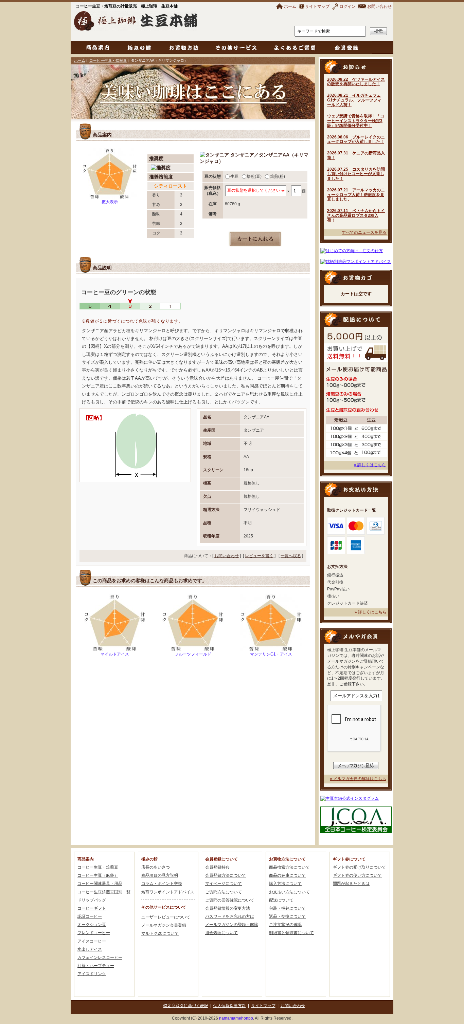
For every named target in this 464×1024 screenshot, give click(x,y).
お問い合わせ (379, 6)
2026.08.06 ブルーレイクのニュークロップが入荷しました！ (356, 139)
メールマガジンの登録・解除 (231, 924)
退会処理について (221, 932)
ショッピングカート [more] (356, 277)
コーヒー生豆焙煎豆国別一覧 (103, 892)
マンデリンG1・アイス (271, 654)
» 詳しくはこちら (370, 464)
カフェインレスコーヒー (99, 957)
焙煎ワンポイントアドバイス (167, 892)
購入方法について (285, 883)
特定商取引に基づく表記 (185, 1005)
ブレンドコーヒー (93, 932)
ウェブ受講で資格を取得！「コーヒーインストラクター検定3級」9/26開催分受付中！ (355, 121)
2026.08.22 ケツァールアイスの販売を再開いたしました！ (356, 82)
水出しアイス (89, 949)
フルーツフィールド (193, 654)
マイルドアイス (115, 654)
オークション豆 (91, 924)
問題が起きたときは (351, 883)
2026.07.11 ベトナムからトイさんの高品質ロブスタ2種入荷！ (356, 215)
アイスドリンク (91, 973)
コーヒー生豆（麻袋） (97, 875)
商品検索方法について (289, 867)
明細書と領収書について (291, 932)
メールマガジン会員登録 (163, 925)
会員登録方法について (225, 875)
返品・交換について (287, 916)
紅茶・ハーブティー (95, 965)
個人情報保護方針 (229, 1005)
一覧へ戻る (291, 555)
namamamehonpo (236, 1018)
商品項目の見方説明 (159, 875)
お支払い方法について (289, 892)
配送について (281, 900)
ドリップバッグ (91, 900)
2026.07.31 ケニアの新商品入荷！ (356, 155)
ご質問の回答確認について (229, 900)
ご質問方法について (223, 892)
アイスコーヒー (91, 941)
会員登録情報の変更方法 (227, 908)
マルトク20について (160, 933)
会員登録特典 (217, 867)
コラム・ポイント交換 (161, 883)
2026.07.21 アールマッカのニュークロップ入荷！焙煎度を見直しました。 (356, 195)
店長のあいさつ (155, 867)
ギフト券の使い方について (357, 875)
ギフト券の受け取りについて (359, 867)
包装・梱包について (287, 908)
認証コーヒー (89, 916)
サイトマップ (317, 6)
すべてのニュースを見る (364, 232)
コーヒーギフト (91, 908)
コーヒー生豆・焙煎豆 (108, 60)
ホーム (290, 6)
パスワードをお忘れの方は (229, 916)
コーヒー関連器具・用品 (99, 883)
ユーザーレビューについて (165, 917)
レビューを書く (259, 555)
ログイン (347, 6)
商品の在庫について (287, 875)
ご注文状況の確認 (285, 924)
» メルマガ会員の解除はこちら (358, 778)
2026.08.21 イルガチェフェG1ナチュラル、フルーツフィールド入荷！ (354, 100)
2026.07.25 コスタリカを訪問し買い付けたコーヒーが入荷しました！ (356, 174)
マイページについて (223, 883)
